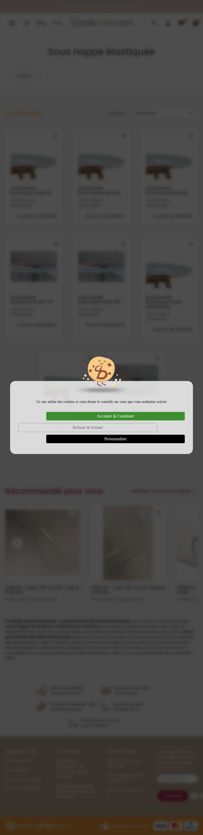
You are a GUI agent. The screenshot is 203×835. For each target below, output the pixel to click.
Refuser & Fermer (88, 427)
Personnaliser (115, 439)
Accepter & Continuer (115, 416)
